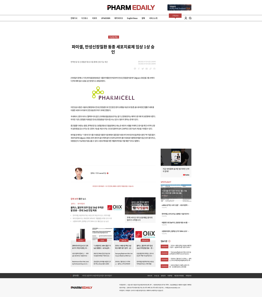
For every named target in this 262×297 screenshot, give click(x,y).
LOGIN (185, 18)
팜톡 (143, 18)
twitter (143, 69)
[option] (98, 275)
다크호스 (84, 18)
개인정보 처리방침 (179, 276)
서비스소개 (153, 18)
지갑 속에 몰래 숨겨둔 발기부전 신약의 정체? (176, 170)
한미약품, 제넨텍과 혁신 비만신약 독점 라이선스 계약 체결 (91, 215)
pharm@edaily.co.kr (174, 288)
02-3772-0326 (133, 288)
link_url (150, 69)
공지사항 (75, 275)
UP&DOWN (105, 18)
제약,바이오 (145, 240)
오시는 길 (156, 276)
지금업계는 (113, 37)
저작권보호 (188, 276)
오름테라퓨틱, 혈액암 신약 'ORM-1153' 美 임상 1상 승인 (91, 221)
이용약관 (170, 276)
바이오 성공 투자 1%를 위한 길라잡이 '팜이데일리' (97, 275)
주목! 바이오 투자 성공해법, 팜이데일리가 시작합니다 (139, 218)
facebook (139, 69)
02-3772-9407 (146, 288)
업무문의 (163, 276)
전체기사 (74, 18)
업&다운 (123, 240)
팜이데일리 (81, 203)
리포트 (94, 18)
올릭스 (73, 203)
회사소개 (149, 276)
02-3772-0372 (154, 288)
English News (132, 18)
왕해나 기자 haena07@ (98, 173)
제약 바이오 (118, 18)
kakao (135, 69)
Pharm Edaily (81, 288)
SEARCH (190, 18)
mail (146, 69)
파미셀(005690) (93, 77)
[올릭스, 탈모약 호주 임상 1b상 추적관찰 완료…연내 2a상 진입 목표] (114, 207)
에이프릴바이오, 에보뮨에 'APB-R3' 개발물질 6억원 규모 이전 (92, 218)
